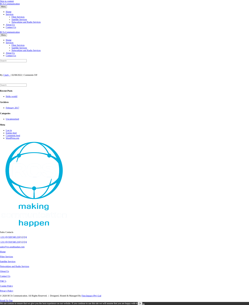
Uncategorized (12, 119)
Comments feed (13, 135)
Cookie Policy (6, 286)
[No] (143, 304)
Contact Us (11, 27)
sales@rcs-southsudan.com (12, 247)
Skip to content (7, 1)
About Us (10, 24)
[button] (6, 300)
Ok (140, 303)
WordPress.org (12, 138)
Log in (9, 130)
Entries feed (11, 133)
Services (9, 14)
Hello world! (11, 96)
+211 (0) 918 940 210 (10, 242)
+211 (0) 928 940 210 (10, 237)
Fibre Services (18, 17)
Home (8, 11)
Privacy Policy (6, 291)
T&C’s (3, 281)
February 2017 (12, 108)
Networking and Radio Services (26, 22)
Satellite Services (19, 19)
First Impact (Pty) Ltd (91, 296)
